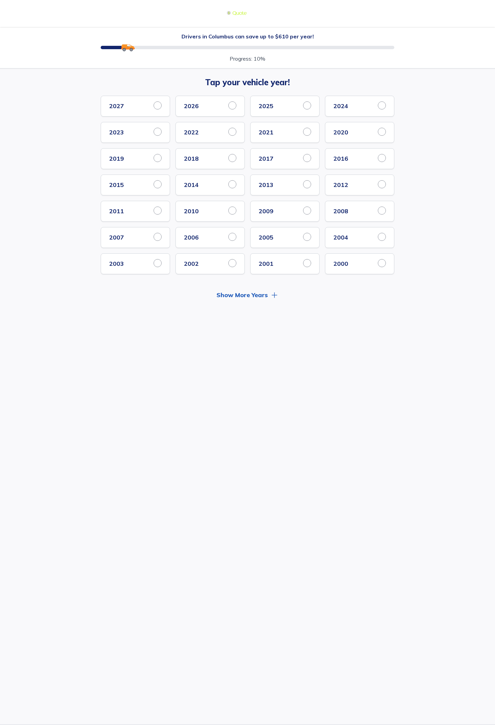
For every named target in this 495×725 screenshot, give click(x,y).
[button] (247, 291)
